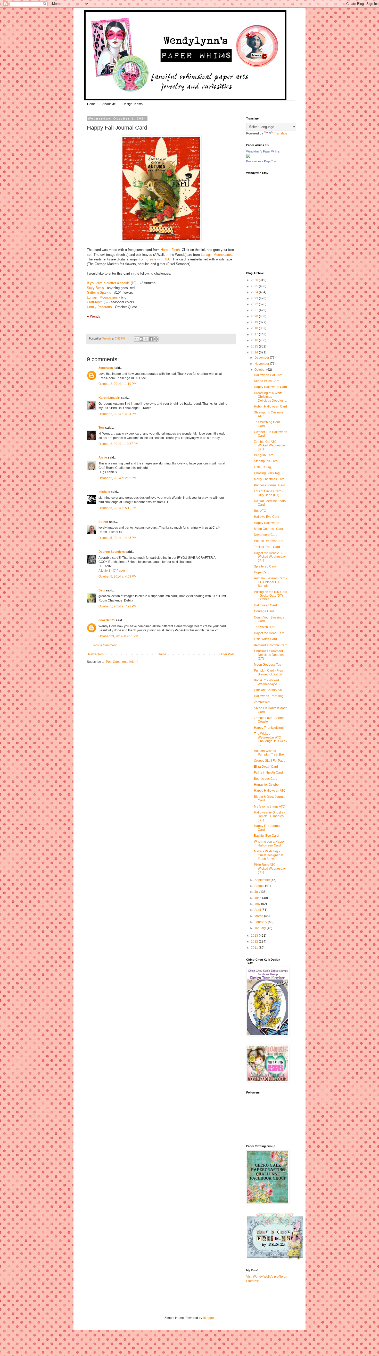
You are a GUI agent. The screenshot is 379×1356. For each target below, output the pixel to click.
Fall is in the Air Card (268, 772)
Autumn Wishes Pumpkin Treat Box (269, 752)
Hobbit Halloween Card (270, 406)
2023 (255, 298)
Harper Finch (170, 250)
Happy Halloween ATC (270, 790)
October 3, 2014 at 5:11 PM (117, 508)
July (257, 892)
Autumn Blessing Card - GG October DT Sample (270, 582)
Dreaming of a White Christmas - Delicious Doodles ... (270, 396)
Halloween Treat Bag (269, 696)
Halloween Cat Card (268, 375)
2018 (255, 328)
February (261, 922)
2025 (255, 286)
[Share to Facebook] (151, 339)
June (258, 898)
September (262, 880)
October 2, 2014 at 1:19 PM (117, 384)
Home (91, 104)
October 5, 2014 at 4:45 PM (117, 538)
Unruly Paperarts (99, 307)
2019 (255, 322)
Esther (103, 522)
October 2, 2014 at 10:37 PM (118, 444)
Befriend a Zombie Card (270, 645)
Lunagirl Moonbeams (216, 255)
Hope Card (261, 572)
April (258, 910)
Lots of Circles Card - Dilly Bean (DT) (268, 493)
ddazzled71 (106, 620)
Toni (101, 427)
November (262, 364)
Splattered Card (265, 566)
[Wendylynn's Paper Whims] (248, 157)
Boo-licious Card (265, 779)
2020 (255, 316)
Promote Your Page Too (261, 161)
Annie (102, 457)
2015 (255, 346)
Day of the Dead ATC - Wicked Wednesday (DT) (270, 556)
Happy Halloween (266, 523)
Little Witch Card (265, 639)
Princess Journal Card (269, 485)
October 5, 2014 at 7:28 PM (117, 606)
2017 (255, 334)
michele (104, 492)
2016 (255, 340)
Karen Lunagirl (109, 398)
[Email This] (136, 339)
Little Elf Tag (262, 467)
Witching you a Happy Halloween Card (269, 843)
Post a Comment (105, 645)
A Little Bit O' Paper (111, 570)
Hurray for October (267, 784)
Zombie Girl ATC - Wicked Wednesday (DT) (270, 445)
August (259, 886)
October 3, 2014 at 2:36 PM (117, 478)
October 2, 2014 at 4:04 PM (117, 414)
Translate (280, 133)
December (262, 357)
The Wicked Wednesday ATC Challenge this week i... (270, 739)
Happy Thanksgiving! (269, 728)
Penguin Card (264, 455)
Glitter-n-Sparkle (99, 292)
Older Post (226, 654)
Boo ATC (260, 511)
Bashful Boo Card (266, 835)
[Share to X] (146, 339)
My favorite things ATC (269, 806)
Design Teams (132, 104)
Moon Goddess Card (268, 529)
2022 (255, 304)
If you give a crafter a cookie (108, 283)
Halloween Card (265, 605)
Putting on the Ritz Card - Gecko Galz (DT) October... (270, 595)
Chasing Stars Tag (267, 473)
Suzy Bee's (95, 288)
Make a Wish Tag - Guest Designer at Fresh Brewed (268, 855)
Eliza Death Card (266, 766)
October (260, 369)
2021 (255, 310)
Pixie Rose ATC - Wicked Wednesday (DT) (270, 868)
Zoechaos (105, 368)
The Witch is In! (264, 627)
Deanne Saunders (111, 552)
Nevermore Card (265, 535)
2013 (255, 935)
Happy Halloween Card (270, 387)
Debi (101, 590)
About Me (109, 104)
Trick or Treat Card (267, 547)
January (260, 928)
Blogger (208, 1318)
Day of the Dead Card (269, 633)
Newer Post (96, 654)
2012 (255, 941)
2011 (255, 948)
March (259, 916)
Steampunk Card (266, 461)
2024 (255, 292)
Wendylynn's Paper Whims (263, 151)
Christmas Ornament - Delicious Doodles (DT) (269, 654)
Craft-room (95, 302)
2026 (255, 280)
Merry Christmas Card (269, 479)
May (257, 904)
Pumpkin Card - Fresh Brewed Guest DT (269, 672)
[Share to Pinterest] (156, 339)
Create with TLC (158, 259)
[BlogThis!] (141, 339)
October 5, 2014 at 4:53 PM (117, 576)
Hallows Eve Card (266, 517)
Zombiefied (262, 702)
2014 (255, 352)
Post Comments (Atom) (122, 662)
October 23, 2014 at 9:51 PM (118, 636)
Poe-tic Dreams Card (268, 541)
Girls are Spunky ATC (269, 690)
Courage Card (264, 611)
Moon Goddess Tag (267, 664)
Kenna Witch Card (266, 381)
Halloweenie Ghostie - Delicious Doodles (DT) (269, 816)
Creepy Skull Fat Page (269, 760)
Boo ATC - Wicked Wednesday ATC (267, 682)
